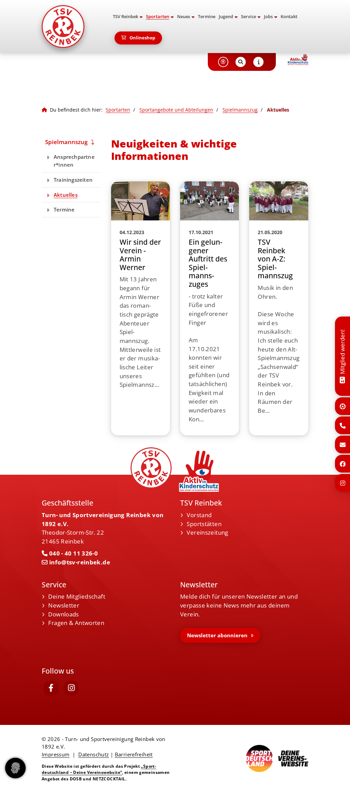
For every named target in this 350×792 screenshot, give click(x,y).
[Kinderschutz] (298, 59)
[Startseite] (71, 26)
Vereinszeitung (207, 532)
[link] (140, 308)
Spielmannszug (240, 109)
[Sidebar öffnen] (258, 61)
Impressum (55, 754)
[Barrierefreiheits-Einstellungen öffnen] (223, 62)
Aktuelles (66, 194)
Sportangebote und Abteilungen (176, 109)
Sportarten (157, 17)
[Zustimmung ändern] (15, 768)
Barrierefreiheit (134, 754)
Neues (183, 17)
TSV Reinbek (125, 17)
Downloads (63, 614)
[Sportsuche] (343, 406)
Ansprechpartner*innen (74, 160)
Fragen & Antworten (76, 623)
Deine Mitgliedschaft (76, 596)
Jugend (226, 17)
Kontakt (289, 17)
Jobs (268, 17)
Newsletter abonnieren (217, 635)
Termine (206, 17)
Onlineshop (142, 38)
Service (248, 17)
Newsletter (63, 605)
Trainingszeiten (73, 179)
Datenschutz (93, 754)
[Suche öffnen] (240, 61)
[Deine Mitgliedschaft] (342, 379)
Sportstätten (204, 524)
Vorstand (199, 515)
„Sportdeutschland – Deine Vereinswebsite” (99, 769)
